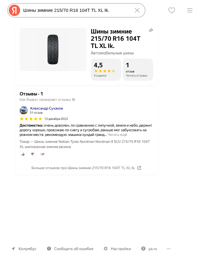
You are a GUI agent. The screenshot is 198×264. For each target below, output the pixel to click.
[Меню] (190, 10)
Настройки (121, 248)
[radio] (23, 154)
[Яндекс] (14, 10)
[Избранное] (171, 10)
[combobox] (75, 10)
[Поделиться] (151, 30)
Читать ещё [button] (117, 135)
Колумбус (28, 248)
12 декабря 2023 (56, 119)
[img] (31, 119)
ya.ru (152, 248)
